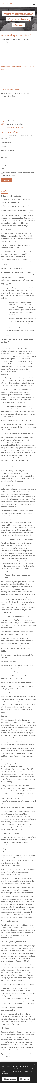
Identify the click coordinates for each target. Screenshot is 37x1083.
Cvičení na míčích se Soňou (15, 128)
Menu (34, 4)
